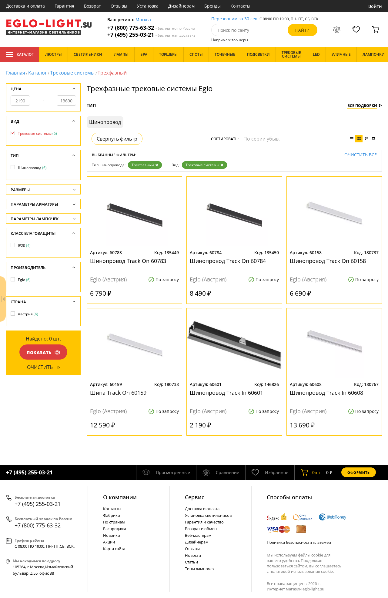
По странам (114, 522)
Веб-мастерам (198, 535)
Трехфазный (143, 165)
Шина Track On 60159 (118, 392)
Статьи (191, 562)
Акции (109, 542)
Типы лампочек (200, 568)
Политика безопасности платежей (299, 542)
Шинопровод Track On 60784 (228, 260)
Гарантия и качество (204, 522)
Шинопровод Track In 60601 (226, 392)
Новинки (111, 535)
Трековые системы (72, 72)
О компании (120, 497)
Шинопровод (32, 167)
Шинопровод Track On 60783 (128, 260)
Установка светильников (208, 515)
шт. (317, 472)
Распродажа (114, 528)
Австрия (28, 314)
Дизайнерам (181, 6)
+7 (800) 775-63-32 (151, 27)
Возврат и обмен (201, 528)
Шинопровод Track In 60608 (326, 392)
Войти (375, 6)
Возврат (92, 6)
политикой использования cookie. (301, 571)
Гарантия (64, 6)
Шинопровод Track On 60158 (328, 260)
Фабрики (111, 515)
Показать (39, 352)
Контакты (240, 6)
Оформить (358, 472)
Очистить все (360, 155)
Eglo (24, 279)
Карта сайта (114, 548)
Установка (148, 6)
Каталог (25, 54)
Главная (15, 72)
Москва (143, 19)
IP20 (24, 245)
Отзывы (119, 6)
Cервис (194, 497)
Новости (193, 555)
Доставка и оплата (25, 6)
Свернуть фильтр (117, 138)
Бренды (212, 6)
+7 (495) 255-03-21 (151, 34)
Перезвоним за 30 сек (234, 19)
